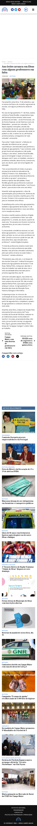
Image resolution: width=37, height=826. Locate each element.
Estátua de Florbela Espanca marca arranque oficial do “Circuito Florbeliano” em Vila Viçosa (17, 762)
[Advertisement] (18, 33)
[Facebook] (12, 9)
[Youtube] (19, 9)
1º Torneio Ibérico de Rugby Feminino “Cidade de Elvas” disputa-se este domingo (18, 569)
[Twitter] (15, 9)
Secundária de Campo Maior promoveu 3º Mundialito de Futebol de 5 (18, 729)
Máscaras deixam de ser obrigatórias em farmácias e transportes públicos (17, 502)
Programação (18, 810)
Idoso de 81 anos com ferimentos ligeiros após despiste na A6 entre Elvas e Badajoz (16, 535)
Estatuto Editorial (18, 808)
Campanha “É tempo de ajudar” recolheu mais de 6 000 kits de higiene (18, 697)
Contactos (18, 812)
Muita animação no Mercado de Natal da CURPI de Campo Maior (17, 795)
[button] (26, 10)
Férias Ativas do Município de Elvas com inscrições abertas (17, 602)
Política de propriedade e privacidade (18, 815)
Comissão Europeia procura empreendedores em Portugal (15, 438)
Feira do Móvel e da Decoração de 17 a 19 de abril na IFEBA (17, 470)
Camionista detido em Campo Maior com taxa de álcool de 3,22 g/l (17, 666)
